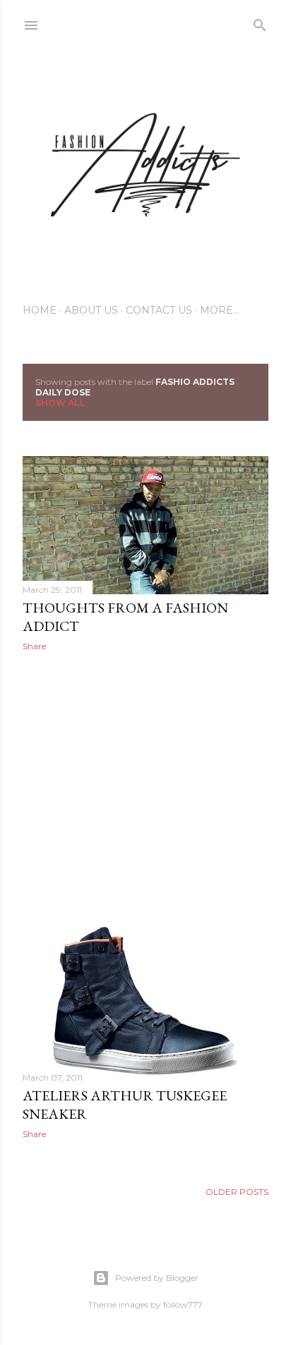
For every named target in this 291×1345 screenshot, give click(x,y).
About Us (91, 310)
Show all (60, 403)
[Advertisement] (145, 785)
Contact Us (159, 310)
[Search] (259, 22)
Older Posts (237, 1191)
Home (40, 310)
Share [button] (34, 646)
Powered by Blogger (156, 1277)
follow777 (183, 1304)
